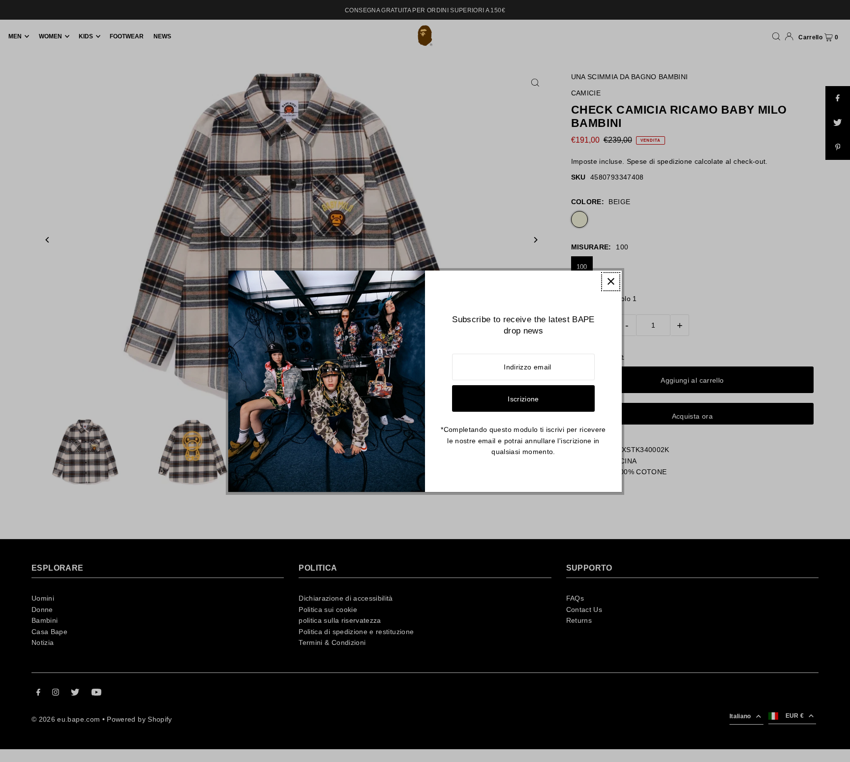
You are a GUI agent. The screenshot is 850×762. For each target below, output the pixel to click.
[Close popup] (610, 281)
